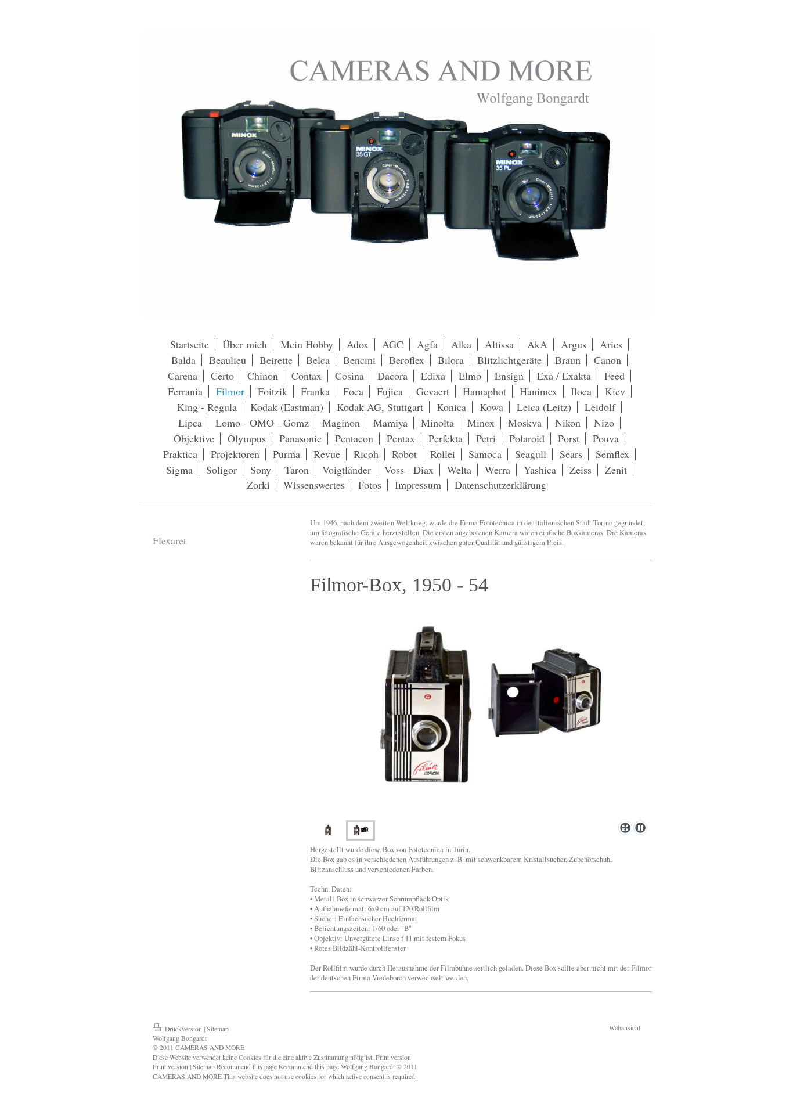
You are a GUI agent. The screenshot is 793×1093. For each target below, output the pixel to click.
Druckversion (183, 1029)
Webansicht (624, 1027)
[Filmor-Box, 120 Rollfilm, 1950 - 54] (481, 707)
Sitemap (218, 1029)
